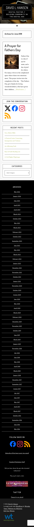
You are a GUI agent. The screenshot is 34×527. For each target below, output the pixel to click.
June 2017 (17, 398)
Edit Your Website (9, 511)
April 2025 (17, 205)
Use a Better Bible (10, 133)
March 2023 (17, 228)
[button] (17, 26)
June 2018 (17, 358)
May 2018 (17, 362)
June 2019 (17, 335)
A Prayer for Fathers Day (13, 48)
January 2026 (17, 196)
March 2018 (17, 371)
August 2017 (17, 389)
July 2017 (17, 393)
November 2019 (17, 326)
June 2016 (17, 425)
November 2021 (17, 272)
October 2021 (17, 277)
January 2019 (17, 344)
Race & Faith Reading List (12, 152)
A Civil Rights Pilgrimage (12, 157)
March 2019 (17, 340)
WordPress (19, 506)
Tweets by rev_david (17, 497)
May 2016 (17, 429)
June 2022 (17, 246)
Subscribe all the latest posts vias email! (17, 453)
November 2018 (17, 349)
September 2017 (17, 384)
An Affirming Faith (10, 146)
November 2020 (17, 286)
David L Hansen (17, 7)
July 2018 (17, 353)
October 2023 (17, 219)
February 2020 (17, 317)
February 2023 (17, 232)
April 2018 (17, 366)
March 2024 (17, 214)
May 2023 (17, 223)
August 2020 (17, 295)
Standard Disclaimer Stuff (17, 462)
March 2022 (17, 255)
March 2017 (17, 411)
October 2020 (17, 290)
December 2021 (17, 268)
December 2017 (17, 380)
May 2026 (17, 192)
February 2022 (17, 259)
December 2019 (17, 322)
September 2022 (17, 241)
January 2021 (17, 281)
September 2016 (17, 420)
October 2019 (17, 331)
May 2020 (17, 304)
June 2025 (17, 201)
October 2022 (17, 237)
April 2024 (17, 210)
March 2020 (17, 313)
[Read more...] (21, 89)
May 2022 (17, 250)
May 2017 (17, 402)
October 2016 (17, 416)
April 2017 (17, 407)
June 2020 (17, 299)
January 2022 (17, 263)
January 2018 (17, 375)
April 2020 (17, 308)
